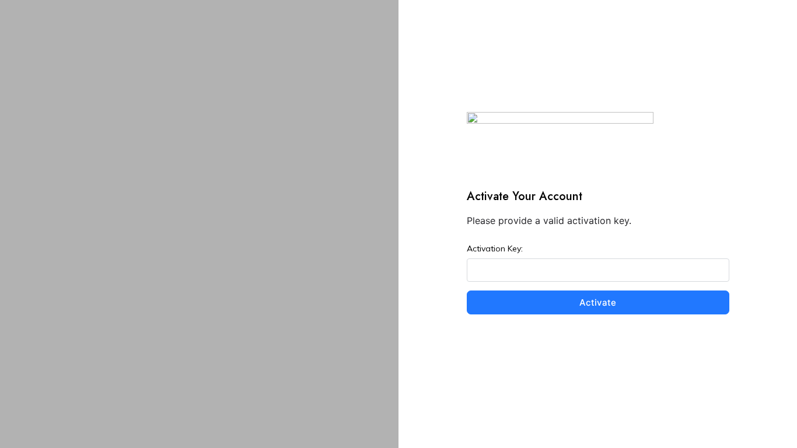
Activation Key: (495, 248)
